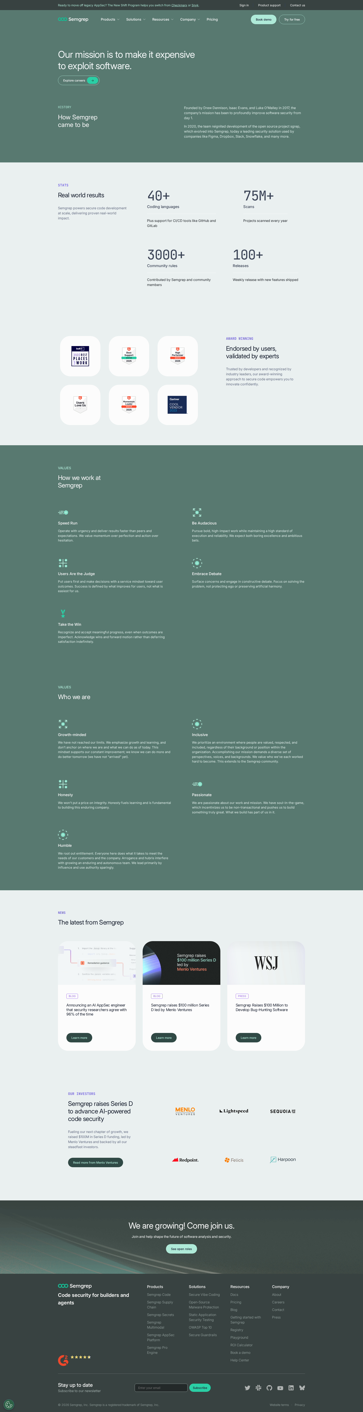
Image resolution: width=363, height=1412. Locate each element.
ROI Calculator (241, 1345)
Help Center (239, 1360)
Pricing (212, 19)
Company (188, 19)
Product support (269, 5)
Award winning (239, 338)
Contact (278, 1310)
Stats (63, 185)
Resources (160, 19)
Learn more (79, 1037)
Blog (233, 1310)
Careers (278, 1302)
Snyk (195, 5)
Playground (239, 1337)
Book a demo (240, 1352)
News (62, 913)
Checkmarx (179, 5)
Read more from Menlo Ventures (95, 1162)
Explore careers (74, 80)
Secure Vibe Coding (204, 1294)
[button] (118, 19)
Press (276, 1317)
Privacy (300, 1405)
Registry (236, 1330)
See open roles (181, 1249)
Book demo (263, 19)
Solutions (133, 19)
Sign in (244, 5)
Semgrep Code (159, 1294)
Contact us (297, 5)
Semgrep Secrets (160, 1315)
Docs (234, 1294)
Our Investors (81, 1094)
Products (108, 19)
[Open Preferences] (9, 1404)
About (276, 1294)
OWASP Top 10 (200, 1327)
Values (64, 468)
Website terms (279, 1405)
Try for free (292, 19)
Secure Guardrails (203, 1335)
